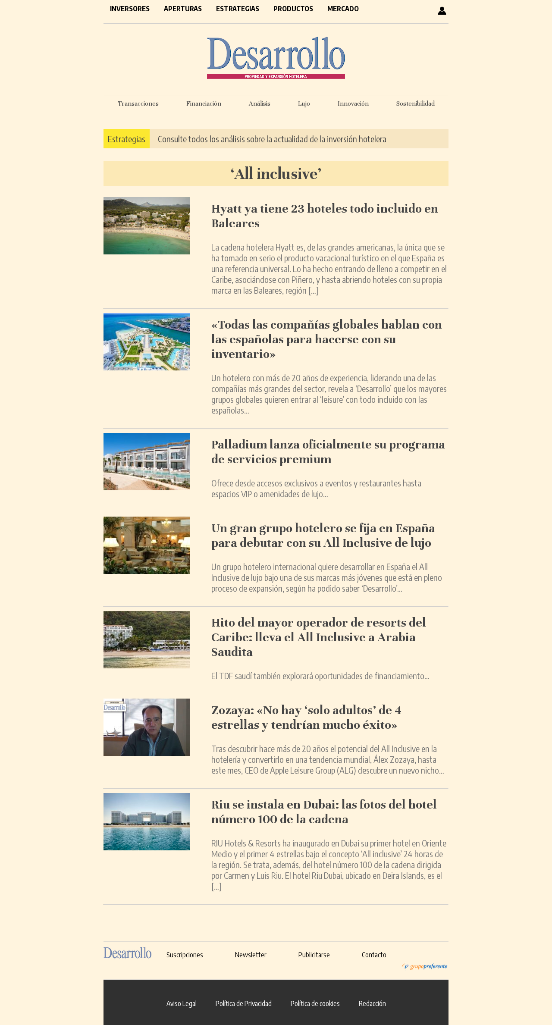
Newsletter (251, 954)
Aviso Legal (181, 1003)
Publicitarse (314, 954)
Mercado (343, 8)
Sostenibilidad (415, 103)
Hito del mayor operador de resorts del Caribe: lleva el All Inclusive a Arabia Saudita (318, 637)
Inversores (130, 8)
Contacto (374, 954)
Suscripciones (184, 954)
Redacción (372, 1003)
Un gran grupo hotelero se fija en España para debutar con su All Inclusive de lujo (323, 535)
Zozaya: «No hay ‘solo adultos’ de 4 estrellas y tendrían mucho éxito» (306, 717)
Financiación (203, 103)
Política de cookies (315, 1003)
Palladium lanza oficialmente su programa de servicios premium (328, 452)
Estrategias (237, 8)
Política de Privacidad (244, 1003)
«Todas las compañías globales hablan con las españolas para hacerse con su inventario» (326, 339)
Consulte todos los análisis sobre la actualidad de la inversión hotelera (272, 138)
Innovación (353, 103)
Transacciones (138, 103)
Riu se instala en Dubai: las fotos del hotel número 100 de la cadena (324, 812)
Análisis (259, 103)
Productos (293, 8)
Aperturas (183, 8)
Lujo (304, 103)
